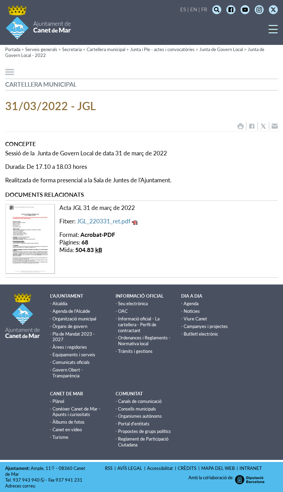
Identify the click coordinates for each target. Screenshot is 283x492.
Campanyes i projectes (206, 326)
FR (204, 9)
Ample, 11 (41, 468)
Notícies (192, 311)
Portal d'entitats (133, 423)
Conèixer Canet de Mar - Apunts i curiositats (76, 411)
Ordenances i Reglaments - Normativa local (144, 340)
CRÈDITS (187, 468)
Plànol (58, 401)
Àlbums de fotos (68, 422)
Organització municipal (74, 318)
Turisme (60, 437)
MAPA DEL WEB (218, 468)
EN (193, 9)
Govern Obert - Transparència (67, 372)
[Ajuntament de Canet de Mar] (38, 35)
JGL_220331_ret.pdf (103, 221)
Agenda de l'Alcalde (71, 311)
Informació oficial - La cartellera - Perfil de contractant (138, 324)
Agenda (191, 303)
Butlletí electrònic (201, 334)
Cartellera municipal (106, 49)
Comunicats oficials (71, 362)
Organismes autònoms (140, 416)
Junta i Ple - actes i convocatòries (162, 49)
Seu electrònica (133, 303)
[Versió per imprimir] (240, 126)
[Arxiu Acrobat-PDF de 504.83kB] (30, 238)
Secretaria (72, 49)
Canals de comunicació (140, 401)
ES (183, 9)
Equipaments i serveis (73, 354)
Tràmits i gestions (135, 351)
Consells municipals (137, 409)
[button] (273, 31)
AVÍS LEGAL (129, 468)
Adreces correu (20, 486)
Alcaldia (59, 303)
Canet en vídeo (67, 429)
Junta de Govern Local (221, 49)
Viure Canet (195, 318)
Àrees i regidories (69, 347)
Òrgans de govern (69, 326)
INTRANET (251, 468)
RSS (109, 468)
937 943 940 (26, 480)
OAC (123, 311)
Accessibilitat (160, 468)
